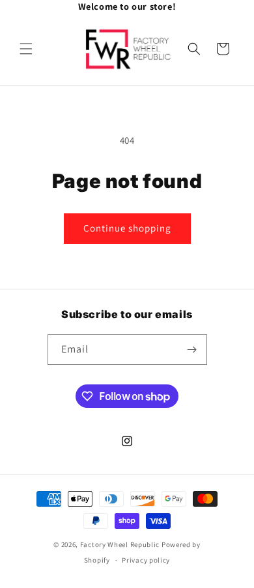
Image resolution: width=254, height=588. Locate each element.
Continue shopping (127, 228)
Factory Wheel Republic (120, 544)
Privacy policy (146, 560)
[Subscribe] (192, 349)
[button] (26, 48)
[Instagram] (166, 6)
